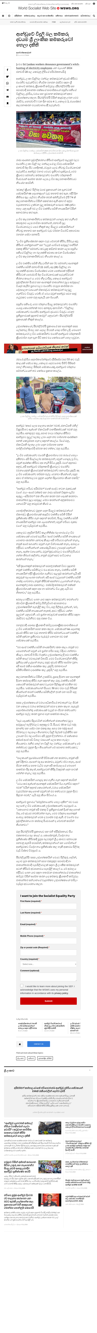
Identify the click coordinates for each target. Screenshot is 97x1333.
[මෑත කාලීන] (9, 17)
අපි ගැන (88, 4)
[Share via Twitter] (7, 76)
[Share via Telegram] (7, 90)
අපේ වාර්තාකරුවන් (23, 52)
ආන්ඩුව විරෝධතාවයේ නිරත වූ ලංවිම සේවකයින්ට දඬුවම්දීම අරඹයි (54, 1025)
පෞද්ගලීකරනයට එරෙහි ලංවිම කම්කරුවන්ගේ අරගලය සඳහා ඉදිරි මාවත (27, 1025)
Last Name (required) (30, 913)
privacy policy (61, 993)
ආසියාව (31, 1058)
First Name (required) (30, 901)
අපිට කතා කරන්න (77, 4)
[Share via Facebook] (7, 70)
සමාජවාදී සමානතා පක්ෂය (39, 22)
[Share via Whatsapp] (7, 83)
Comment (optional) (29, 971)
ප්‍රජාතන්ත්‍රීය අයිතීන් (45, 1058)
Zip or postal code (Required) (34, 948)
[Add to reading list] (7, 103)
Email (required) (27, 924)
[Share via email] (7, 96)
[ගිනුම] (94, 4)
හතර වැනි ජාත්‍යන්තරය (18, 22)
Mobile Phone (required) (31, 936)
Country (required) (29, 959)
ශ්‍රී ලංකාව (20, 1058)
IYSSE (54, 22)
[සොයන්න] (94, 17)
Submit (48, 1001)
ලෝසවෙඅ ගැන (65, 22)
